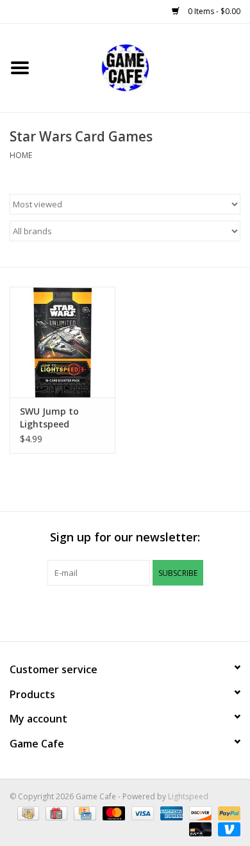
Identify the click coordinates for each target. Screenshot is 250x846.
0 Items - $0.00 (213, 11)
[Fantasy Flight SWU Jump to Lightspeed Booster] (62, 342)
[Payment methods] (27, 812)
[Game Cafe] (145, 67)
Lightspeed (188, 796)
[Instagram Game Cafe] (171, 612)
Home (21, 155)
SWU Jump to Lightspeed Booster (49, 418)
